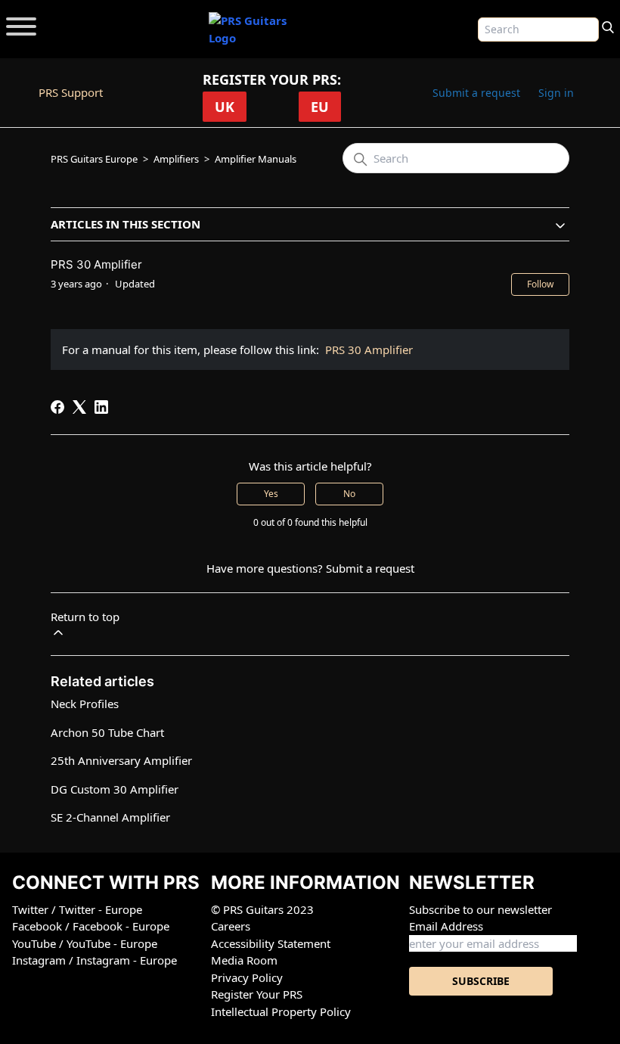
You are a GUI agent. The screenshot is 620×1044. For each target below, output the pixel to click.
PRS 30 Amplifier (369, 349)
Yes (271, 493)
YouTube (35, 943)
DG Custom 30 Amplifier (114, 789)
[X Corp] (79, 407)
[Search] (608, 25)
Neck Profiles (85, 703)
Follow (540, 284)
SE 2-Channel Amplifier (110, 817)
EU (320, 107)
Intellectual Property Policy (281, 1011)
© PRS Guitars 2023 (262, 909)
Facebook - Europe (121, 926)
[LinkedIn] (101, 407)
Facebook (38, 926)
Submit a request (476, 92)
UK (224, 107)
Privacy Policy (247, 977)
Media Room (244, 960)
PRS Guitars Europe (94, 159)
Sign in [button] (556, 92)
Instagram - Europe (126, 960)
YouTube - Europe (112, 943)
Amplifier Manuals (255, 159)
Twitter (31, 909)
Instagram (40, 960)
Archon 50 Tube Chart (107, 732)
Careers (230, 926)
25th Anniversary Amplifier (121, 760)
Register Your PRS (256, 994)
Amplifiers (176, 159)
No (349, 493)
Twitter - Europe (100, 909)
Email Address (446, 926)
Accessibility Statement (270, 943)
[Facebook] (57, 407)
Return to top (85, 616)
